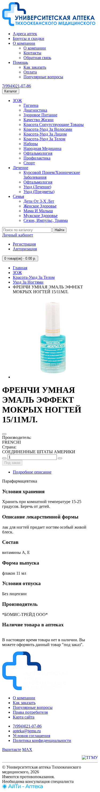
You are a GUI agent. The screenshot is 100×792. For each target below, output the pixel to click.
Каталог (10, 91)
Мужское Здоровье (40, 215)
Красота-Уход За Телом (44, 139)
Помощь (20, 62)
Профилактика (36, 158)
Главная (20, 268)
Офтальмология (37, 153)
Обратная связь (37, 57)
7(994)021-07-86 (16, 86)
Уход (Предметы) (38, 191)
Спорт (29, 163)
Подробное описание (32, 472)
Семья (18, 196)
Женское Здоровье (40, 206)
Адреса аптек (25, 33)
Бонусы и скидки (28, 38)
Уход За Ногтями (28, 282)
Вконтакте (11, 749)
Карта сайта (23, 717)
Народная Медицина (42, 148)
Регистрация (24, 244)
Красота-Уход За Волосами (47, 129)
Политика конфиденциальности (42, 740)
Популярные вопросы (43, 77)
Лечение (20, 167)
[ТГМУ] (90, 757)
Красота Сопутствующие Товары (53, 124)
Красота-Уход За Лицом (45, 134)
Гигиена (30, 105)
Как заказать (34, 67)
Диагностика (35, 110)
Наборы (30, 143)
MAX (27, 749)
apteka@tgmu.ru (27, 731)
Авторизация (25, 249)
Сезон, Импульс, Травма (45, 220)
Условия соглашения (31, 735)
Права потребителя (30, 712)
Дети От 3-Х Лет (38, 201)
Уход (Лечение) (37, 187)
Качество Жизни (38, 119)
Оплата (30, 72)
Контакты (32, 53)
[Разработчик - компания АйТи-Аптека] (22, 787)
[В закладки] (4, 434)
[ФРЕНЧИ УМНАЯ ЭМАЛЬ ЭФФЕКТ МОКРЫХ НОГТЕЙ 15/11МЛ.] (53, 377)
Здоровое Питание (40, 115)
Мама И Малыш (38, 211)
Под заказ (12, 463)
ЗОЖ (17, 100)
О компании (24, 43)
